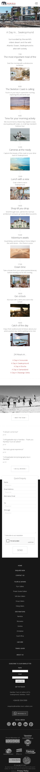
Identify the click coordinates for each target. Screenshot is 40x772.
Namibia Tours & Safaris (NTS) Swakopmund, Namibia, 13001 (20, 693)
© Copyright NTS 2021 (20, 765)
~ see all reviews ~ (20, 469)
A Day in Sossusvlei (20, 360)
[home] (9, 3)
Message (7, 510)
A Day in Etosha (20, 366)
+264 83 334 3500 (20, 700)
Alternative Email (9, 496)
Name (6, 482)
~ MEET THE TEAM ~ (20, 418)
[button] (36, 3)
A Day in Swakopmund (20, 363)
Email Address (8, 489)
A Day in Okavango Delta (20, 372)
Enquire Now (20, 570)
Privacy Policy (22, 771)
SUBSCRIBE (20, 681)
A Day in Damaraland (20, 369)
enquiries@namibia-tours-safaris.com (20, 706)
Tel (5, 503)
